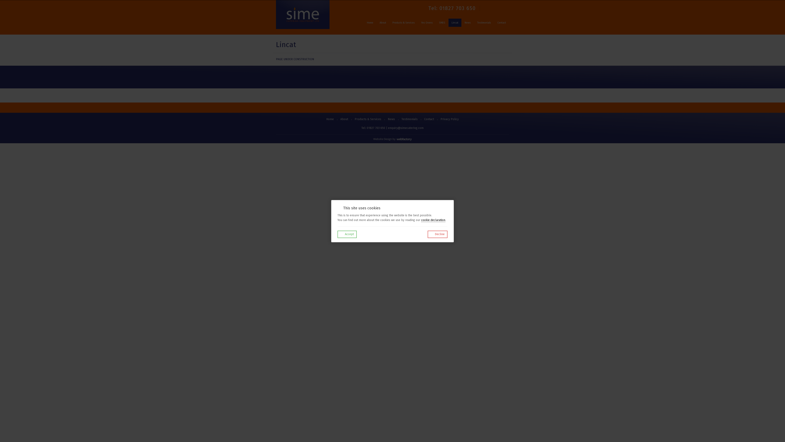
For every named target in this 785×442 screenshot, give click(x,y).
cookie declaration (433, 220)
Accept (349, 234)
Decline (439, 234)
